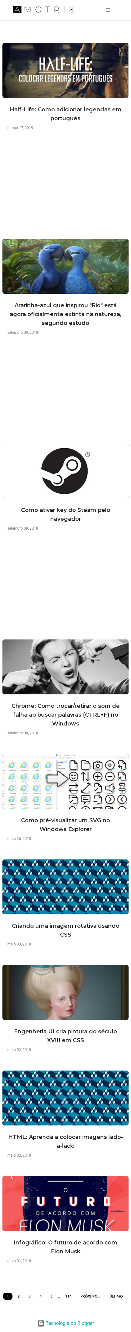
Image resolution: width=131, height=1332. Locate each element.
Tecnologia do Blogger (69, 1323)
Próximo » (90, 1296)
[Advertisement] (65, 191)
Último (116, 1296)
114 (68, 1296)
